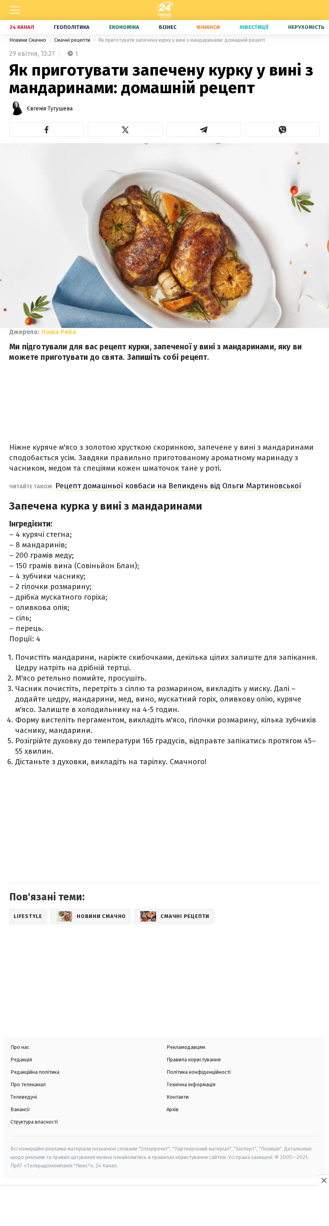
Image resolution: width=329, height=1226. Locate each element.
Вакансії (20, 1109)
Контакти (178, 1097)
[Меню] (15, 10)
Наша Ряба (58, 332)
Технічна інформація (191, 1084)
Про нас (19, 1047)
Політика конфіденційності (199, 1072)
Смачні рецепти (72, 40)
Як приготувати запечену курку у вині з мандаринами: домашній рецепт (181, 40)
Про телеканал (28, 1084)
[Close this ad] (323, 1180)
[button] (46, 129)
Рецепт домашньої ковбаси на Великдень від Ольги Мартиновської (178, 485)
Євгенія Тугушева (50, 108)
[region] (164, 1206)
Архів (173, 1109)
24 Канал (22, 27)
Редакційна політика (34, 1072)
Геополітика (71, 27)
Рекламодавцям (186, 1047)
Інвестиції (254, 27)
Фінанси (208, 27)
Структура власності (34, 1122)
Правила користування (194, 1060)
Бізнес (168, 27)
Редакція (21, 1060)
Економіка (124, 27)
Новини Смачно (28, 40)
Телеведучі (23, 1097)
